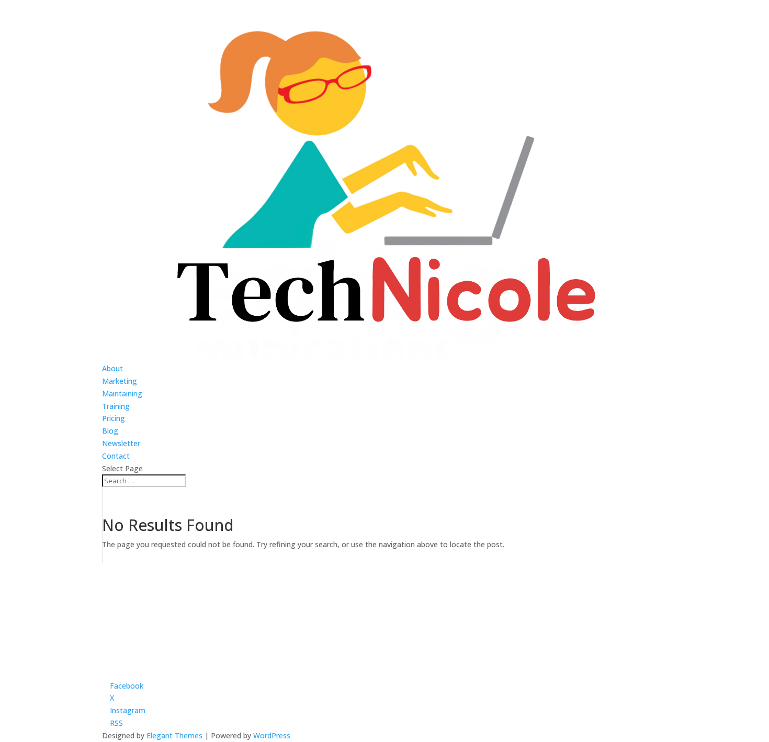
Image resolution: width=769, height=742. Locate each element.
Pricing (113, 418)
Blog (110, 431)
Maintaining (122, 393)
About (112, 368)
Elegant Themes (174, 735)
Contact (116, 456)
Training (116, 406)
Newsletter (121, 443)
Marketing (119, 381)
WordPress (271, 735)
